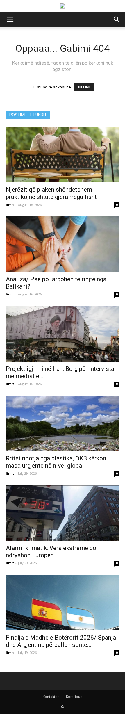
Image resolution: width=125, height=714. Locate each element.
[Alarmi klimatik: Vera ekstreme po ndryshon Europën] (62, 513)
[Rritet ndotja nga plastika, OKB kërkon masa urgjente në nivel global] (62, 423)
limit (10, 204)
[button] (117, 19)
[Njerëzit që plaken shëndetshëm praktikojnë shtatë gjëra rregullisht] (62, 154)
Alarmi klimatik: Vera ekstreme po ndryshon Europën (51, 551)
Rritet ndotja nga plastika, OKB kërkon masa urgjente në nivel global (56, 462)
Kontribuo (74, 696)
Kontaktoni (51, 696)
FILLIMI (84, 87)
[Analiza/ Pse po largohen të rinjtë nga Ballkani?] (62, 244)
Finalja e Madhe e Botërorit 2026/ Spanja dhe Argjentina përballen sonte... (61, 641)
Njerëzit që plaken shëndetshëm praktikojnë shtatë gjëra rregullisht (51, 193)
